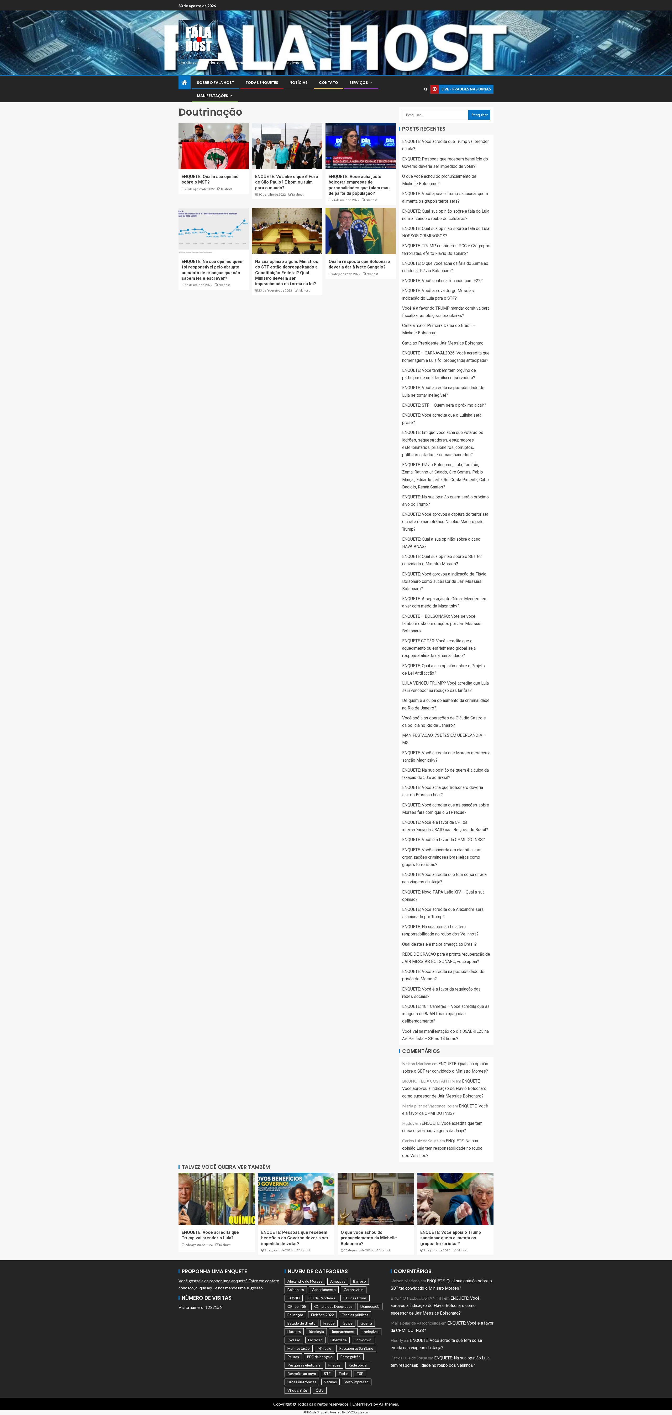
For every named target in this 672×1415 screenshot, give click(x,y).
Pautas (293, 1356)
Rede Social (357, 1365)
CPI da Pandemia (321, 1298)
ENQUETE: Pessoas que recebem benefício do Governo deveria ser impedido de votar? (295, 1238)
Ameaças (337, 1281)
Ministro (324, 1348)
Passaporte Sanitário (356, 1348)
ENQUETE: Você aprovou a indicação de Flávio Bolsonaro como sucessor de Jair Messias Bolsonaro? (444, 581)
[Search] (425, 89)
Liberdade (338, 1340)
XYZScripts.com (358, 1412)
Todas (343, 1373)
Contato (328, 82)
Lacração (315, 1340)
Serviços (358, 82)
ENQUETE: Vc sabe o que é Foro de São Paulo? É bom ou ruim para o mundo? (286, 182)
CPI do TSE (296, 1306)
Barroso (359, 1281)
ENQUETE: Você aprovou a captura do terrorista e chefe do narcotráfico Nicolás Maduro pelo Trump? (445, 521)
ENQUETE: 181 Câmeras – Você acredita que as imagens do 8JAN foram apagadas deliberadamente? (446, 1014)
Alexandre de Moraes (304, 1281)
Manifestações (212, 95)
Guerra (366, 1323)
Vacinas (330, 1382)
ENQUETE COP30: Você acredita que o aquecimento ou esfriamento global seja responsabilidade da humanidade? (439, 648)
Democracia (370, 1306)
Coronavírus (354, 1289)
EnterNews (362, 1403)
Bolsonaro (295, 1289)
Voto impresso (357, 1382)
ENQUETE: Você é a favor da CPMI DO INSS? (443, 839)
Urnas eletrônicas (301, 1382)
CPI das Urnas (355, 1298)
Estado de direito (301, 1323)
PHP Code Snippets (316, 1412)
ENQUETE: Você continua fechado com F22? (442, 280)
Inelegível (371, 1331)
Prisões (334, 1365)
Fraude (329, 1323)
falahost (226, 189)
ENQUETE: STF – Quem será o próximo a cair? (444, 405)
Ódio (320, 1390)
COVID (293, 1298)
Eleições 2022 (322, 1314)
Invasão (293, 1340)
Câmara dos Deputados (333, 1306)
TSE (359, 1373)
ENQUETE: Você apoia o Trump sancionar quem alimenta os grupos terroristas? (450, 1238)
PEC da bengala (319, 1356)
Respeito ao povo (301, 1373)
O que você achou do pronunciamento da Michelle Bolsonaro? (369, 1238)
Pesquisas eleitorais (303, 1365)
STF (327, 1373)
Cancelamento (324, 1289)
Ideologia (316, 1331)
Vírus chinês (297, 1390)
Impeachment (343, 1331)
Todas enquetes (261, 82)
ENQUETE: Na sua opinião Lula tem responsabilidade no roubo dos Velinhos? (442, 1148)
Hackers (294, 1331)
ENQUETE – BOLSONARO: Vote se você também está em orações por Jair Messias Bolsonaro (441, 623)
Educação (295, 1314)
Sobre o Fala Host (215, 82)
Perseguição (350, 1356)
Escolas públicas (355, 1314)
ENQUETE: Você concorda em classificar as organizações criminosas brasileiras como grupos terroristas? (441, 857)
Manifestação (298, 1348)
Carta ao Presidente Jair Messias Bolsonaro (443, 343)
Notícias (299, 82)
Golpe (348, 1323)
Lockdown (363, 1340)
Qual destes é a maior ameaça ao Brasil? (439, 944)
